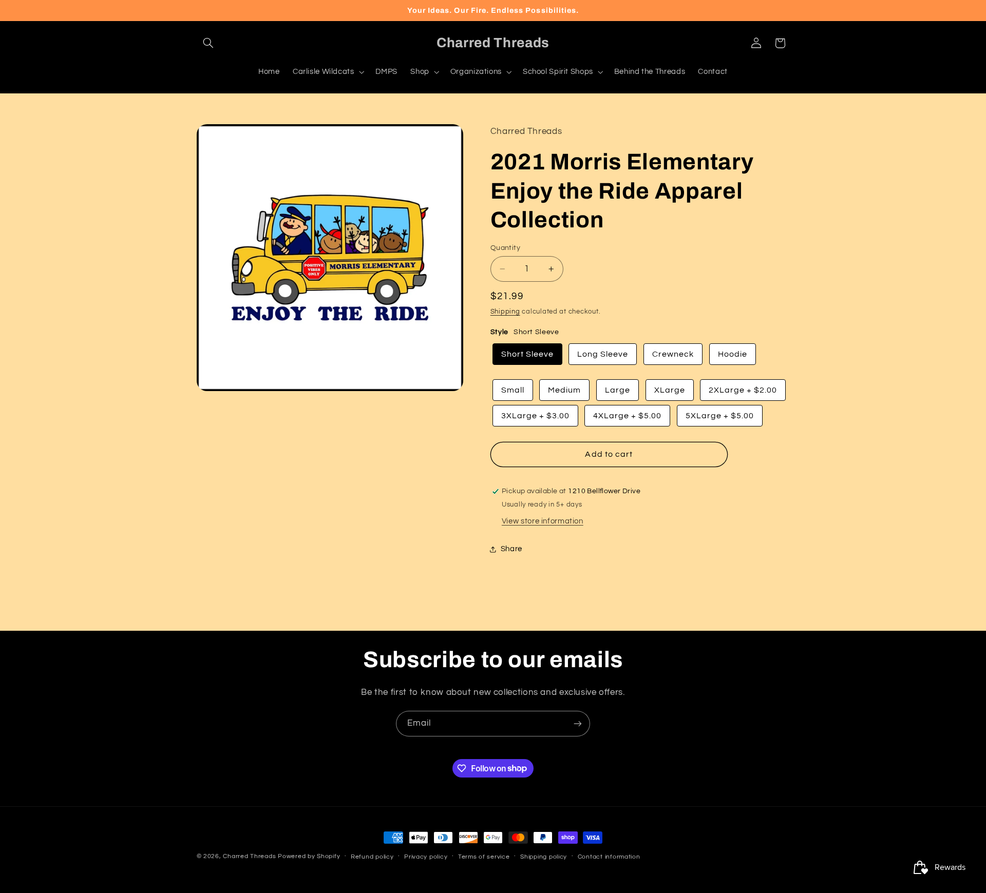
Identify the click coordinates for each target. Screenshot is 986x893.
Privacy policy (425, 857)
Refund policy (372, 857)
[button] (208, 43)
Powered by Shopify (309, 856)
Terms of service (484, 857)
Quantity (505, 247)
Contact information (609, 857)
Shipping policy (543, 857)
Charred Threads (249, 856)
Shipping (505, 312)
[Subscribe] (578, 723)
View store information (542, 521)
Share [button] (511, 549)
